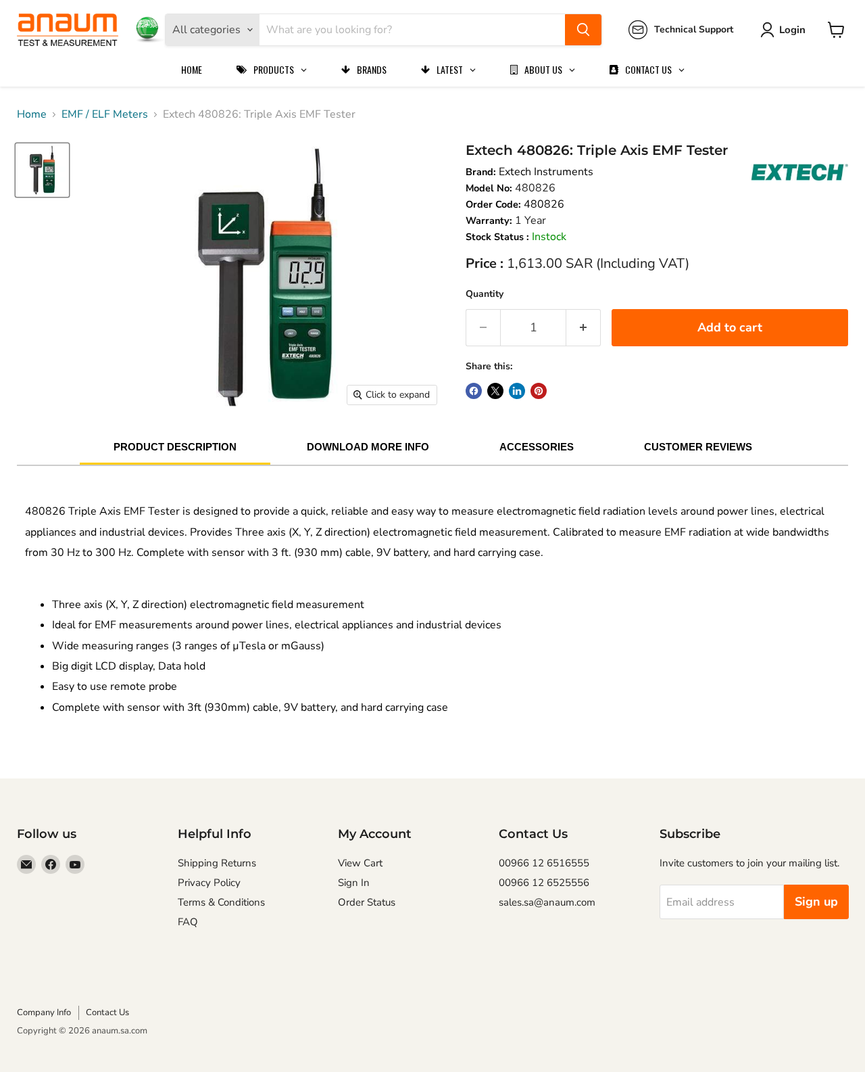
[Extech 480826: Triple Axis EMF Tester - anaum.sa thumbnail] (42, 170)
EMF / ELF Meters (104, 114)
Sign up (816, 901)
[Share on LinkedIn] (517, 391)
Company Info (44, 1012)
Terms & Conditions (221, 902)
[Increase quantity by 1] (583, 327)
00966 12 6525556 (544, 882)
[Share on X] (495, 391)
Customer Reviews (698, 446)
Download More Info (368, 446)
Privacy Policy (209, 882)
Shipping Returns (217, 863)
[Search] (583, 29)
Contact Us (107, 1012)
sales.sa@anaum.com (547, 902)
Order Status (366, 902)
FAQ (188, 922)
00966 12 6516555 (544, 863)
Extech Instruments (546, 171)
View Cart (360, 863)
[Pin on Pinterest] (538, 391)
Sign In (354, 882)
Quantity (484, 293)
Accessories (536, 446)
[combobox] (412, 29)
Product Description (175, 446)
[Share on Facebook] (474, 391)
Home (32, 114)
